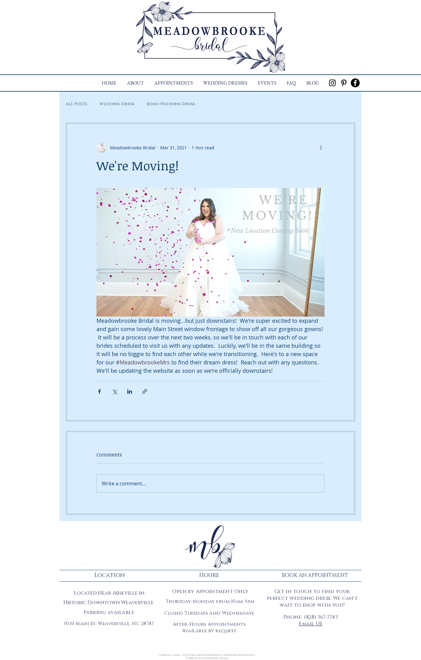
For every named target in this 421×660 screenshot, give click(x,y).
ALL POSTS (76, 104)
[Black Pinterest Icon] (343, 82)
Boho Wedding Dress (171, 104)
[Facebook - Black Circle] (355, 82)
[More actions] (321, 147)
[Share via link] (145, 391)
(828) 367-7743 (321, 617)
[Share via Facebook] (99, 391)
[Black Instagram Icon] (332, 82)
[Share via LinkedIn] (130, 391)
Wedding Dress (117, 104)
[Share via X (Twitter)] (114, 391)
